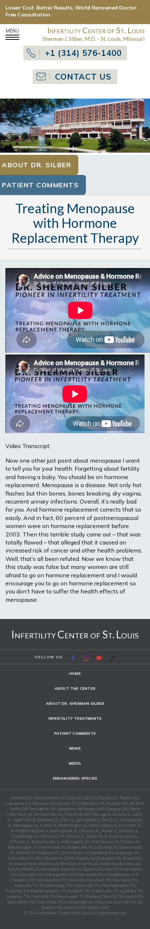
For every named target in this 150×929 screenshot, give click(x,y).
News (75, 748)
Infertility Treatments (75, 718)
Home (75, 673)
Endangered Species (75, 778)
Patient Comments (75, 733)
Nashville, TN (43, 896)
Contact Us (83, 77)
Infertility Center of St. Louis (75, 634)
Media (75, 763)
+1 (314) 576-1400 (83, 53)
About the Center (75, 688)
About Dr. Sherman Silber (75, 703)
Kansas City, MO (101, 896)
